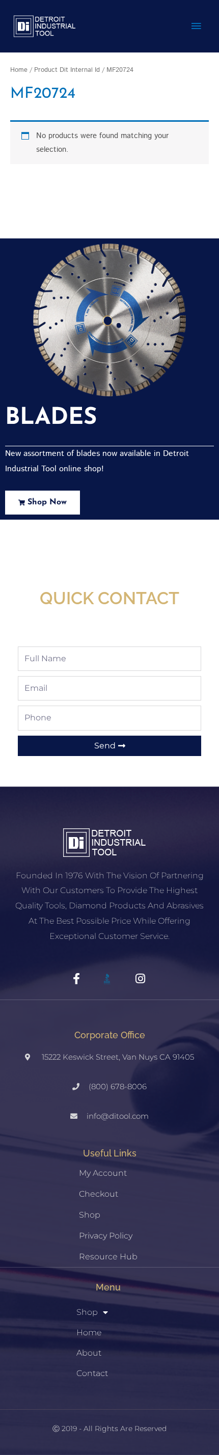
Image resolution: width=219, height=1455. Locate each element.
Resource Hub (108, 1256)
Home (19, 70)
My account (103, 1173)
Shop (89, 1215)
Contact (92, 1373)
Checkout (98, 1194)
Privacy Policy (105, 1236)
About (88, 1353)
